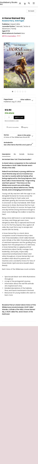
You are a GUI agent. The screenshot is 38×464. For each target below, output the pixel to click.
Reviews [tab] (30, 154)
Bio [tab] (15, 154)
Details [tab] (21, 154)
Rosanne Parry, (8, 21)
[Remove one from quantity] (6, 117)
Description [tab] (6, 154)
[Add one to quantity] (11, 117)
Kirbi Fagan (19, 21)
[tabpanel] (19, 240)
